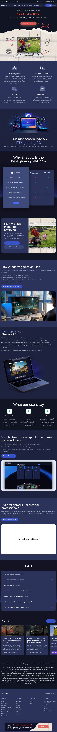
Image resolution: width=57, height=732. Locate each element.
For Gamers (11, 1)
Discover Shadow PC (8, 456)
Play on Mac (29, 5)
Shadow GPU (4, 711)
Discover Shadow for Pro (9, 519)
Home (2, 701)
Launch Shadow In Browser (13, 247)
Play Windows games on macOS (12, 286)
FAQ (17, 711)
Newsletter (18, 713)
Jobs (31, 703)
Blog (17, 703)
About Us (32, 701)
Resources (36, 5)
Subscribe (15, 202)
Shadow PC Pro (5, 709)
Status (17, 715)
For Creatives (19, 1)
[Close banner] (50, 724)
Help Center (18, 701)
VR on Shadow (4, 713)
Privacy (46, 706)
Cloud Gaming (6, 5)
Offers (14, 5)
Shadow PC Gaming (6, 707)
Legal (45, 704)
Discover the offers (11, 243)
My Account (39, 1)
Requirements (19, 709)
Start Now (49, 5)
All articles (51, 621)
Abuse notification (48, 710)
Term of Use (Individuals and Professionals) (50, 702)
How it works (21, 5)
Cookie (45, 708)
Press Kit (18, 707)
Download (18, 705)
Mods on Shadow (5, 715)
